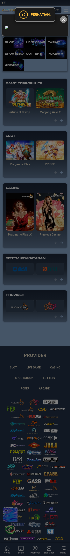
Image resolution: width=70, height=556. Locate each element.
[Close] (63, 19)
